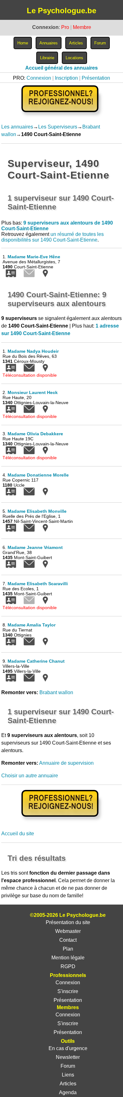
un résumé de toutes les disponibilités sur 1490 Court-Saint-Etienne (52, 237)
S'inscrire (67, 991)
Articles (68, 1083)
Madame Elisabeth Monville (37, 511)
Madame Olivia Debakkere (35, 433)
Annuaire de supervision (66, 763)
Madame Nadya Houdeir (33, 351)
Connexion (38, 78)
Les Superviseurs (57, 126)
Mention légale (68, 957)
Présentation (96, 78)
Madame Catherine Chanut (36, 661)
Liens (68, 1074)
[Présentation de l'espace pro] (62, 821)
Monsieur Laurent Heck (33, 392)
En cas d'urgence (68, 1048)
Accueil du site (17, 833)
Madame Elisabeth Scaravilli (38, 583)
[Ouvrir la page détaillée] (11, 275)
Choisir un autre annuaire (29, 775)
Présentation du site (68, 922)
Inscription (66, 78)
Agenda (68, 1092)
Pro (65, 27)
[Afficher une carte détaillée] (45, 275)
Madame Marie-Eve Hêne (34, 256)
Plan (68, 948)
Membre (82, 27)
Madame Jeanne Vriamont (35, 547)
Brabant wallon (56, 692)
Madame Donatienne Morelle (38, 474)
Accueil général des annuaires (61, 68)
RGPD (68, 966)
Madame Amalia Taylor (32, 624)
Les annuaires (17, 126)
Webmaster (68, 931)
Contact (68, 940)
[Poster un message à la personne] (29, 370)
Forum (68, 1066)
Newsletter (68, 1057)
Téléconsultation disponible (30, 375)
